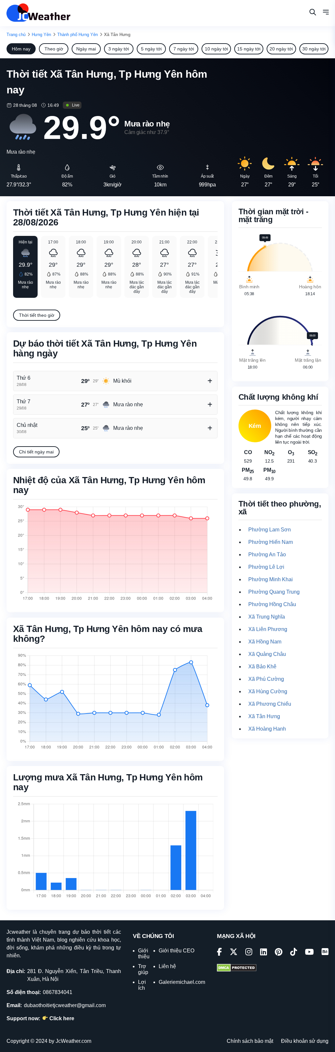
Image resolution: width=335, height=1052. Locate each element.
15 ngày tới (248, 48)
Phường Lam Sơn (269, 529)
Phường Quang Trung (274, 592)
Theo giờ (53, 48)
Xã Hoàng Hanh (267, 729)
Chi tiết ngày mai (36, 451)
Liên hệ (167, 966)
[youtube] (309, 953)
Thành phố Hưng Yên (77, 34)
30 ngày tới (314, 48)
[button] (326, 13)
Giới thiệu (144, 953)
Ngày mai (86, 48)
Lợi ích (142, 985)
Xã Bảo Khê (262, 666)
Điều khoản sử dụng (304, 1041)
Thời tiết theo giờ (36, 315)
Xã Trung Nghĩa (266, 617)
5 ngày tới (151, 48)
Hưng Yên (41, 34)
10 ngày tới (216, 48)
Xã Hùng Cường (267, 691)
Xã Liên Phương (267, 629)
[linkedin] (263, 953)
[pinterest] (278, 953)
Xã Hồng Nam (264, 641)
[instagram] (248, 953)
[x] (234, 953)
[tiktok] (293, 953)
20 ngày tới (281, 48)
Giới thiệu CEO (176, 950)
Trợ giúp (143, 969)
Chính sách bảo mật (250, 1041)
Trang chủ (16, 34)
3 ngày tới (118, 48)
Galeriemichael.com (182, 982)
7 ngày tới (183, 48)
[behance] (325, 953)
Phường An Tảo (267, 554)
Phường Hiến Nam (270, 542)
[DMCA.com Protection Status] (236, 968)
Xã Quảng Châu (267, 654)
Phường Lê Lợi (266, 567)
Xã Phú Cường (266, 679)
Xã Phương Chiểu (269, 704)
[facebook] (219, 953)
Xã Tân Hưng (264, 716)
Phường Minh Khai (270, 579)
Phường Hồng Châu (272, 604)
